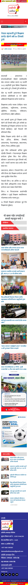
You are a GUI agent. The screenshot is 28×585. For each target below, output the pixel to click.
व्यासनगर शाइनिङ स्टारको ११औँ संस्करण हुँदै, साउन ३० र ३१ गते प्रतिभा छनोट (13, 272)
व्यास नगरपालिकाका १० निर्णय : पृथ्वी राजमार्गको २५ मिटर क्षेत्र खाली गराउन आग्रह (13, 368)
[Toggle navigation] (2, 21)
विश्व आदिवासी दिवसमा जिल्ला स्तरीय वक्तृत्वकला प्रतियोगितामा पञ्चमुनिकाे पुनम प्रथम (13, 299)
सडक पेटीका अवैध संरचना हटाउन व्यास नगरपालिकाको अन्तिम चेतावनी (12, 248)
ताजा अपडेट (6, 454)
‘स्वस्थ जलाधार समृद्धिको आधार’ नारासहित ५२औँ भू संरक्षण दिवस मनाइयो (13, 347)
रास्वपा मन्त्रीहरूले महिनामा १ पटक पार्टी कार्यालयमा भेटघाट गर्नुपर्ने (17, 500)
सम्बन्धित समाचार (8, 228)
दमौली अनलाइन (8, 49)
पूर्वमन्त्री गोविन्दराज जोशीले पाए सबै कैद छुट (18, 476)
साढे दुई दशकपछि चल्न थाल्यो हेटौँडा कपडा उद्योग (13, 321)
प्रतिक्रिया (5, 222)
